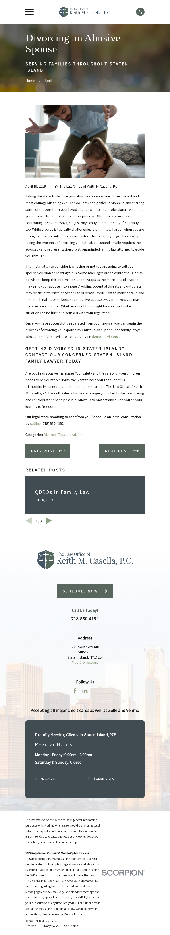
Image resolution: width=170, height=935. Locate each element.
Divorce (50, 434)
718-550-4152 (85, 618)
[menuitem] (30, 926)
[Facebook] (74, 690)
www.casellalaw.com (85, 864)
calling (35, 423)
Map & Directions (85, 662)
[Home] (85, 12)
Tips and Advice (70, 434)
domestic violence (106, 336)
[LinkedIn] (84, 690)
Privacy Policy (73, 914)
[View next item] (49, 520)
